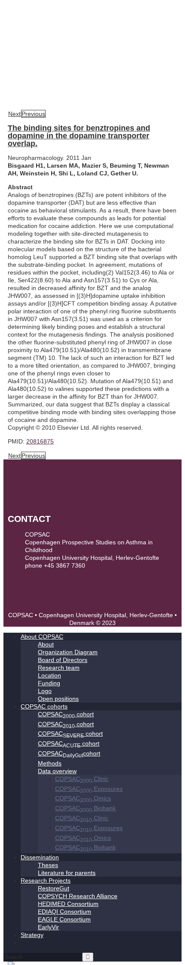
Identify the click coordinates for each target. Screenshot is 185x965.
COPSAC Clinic (81, 778)
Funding (49, 683)
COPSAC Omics (83, 798)
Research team (59, 667)
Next (14, 113)
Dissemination (40, 857)
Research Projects (46, 880)
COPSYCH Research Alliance (77, 896)
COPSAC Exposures (89, 788)
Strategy (32, 934)
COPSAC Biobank (85, 808)
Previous (33, 113)
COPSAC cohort (66, 714)
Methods (50, 763)
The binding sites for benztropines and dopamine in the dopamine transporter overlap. (79, 136)
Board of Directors (62, 659)
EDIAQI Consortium (64, 911)
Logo (45, 690)
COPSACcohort (69, 753)
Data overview (57, 771)
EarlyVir (48, 927)
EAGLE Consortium (64, 919)
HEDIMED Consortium (68, 903)
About (46, 644)
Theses (48, 865)
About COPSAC (42, 636)
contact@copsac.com (54, 573)
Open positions (58, 698)
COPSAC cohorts (44, 706)
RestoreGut (53, 888)
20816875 (40, 441)
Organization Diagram (68, 652)
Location (49, 675)
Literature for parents (67, 872)
